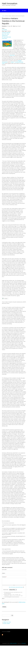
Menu (5, 10)
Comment (4, 576)
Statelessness (5, 35)
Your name (4, 569)
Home (3, 15)
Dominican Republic (6, 32)
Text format (5, 589)
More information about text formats (16, 587)
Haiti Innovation (9, 3)
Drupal (8, 631)
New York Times (5, 34)
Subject (3, 573)
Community (4, 29)
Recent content (6, 623)
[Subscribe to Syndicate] (2, 635)
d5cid (3, 598)
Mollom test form (7, 622)
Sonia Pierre (4, 38)
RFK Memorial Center (6, 37)
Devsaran (24, 643)
